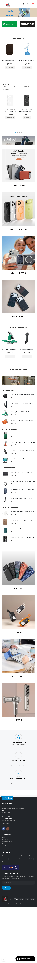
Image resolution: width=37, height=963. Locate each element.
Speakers (23, 855)
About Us (4, 837)
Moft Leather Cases (18, 185)
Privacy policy (5, 839)
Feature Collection (6, 348)
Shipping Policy (6, 843)
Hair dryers (11, 858)
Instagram (7, 829)
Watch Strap (19, 858)
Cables (27, 87)
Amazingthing (23, 348)
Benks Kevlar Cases (18, 317)
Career (3, 848)
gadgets (10, 861)
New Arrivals (11, 59)
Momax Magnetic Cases (18, 229)
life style (18, 720)
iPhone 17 (6, 109)
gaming (6, 89)
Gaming (31, 858)
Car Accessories (31, 348)
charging (18, 632)
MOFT (6, 59)
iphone (4, 855)
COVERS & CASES (18, 588)
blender (4, 861)
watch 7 (25, 858)
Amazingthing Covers (18, 273)
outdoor (29, 855)
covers (9, 855)
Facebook (3, 829)
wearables (4, 858)
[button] (16, 28)
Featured (18, 87)
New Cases (7, 87)
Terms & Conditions (7, 841)
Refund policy (5, 846)
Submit (6, 888)
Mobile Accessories (14, 109)
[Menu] (2, 4)
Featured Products (16, 348)
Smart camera (16, 855)
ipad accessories (18, 676)
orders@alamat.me (7, 816)
